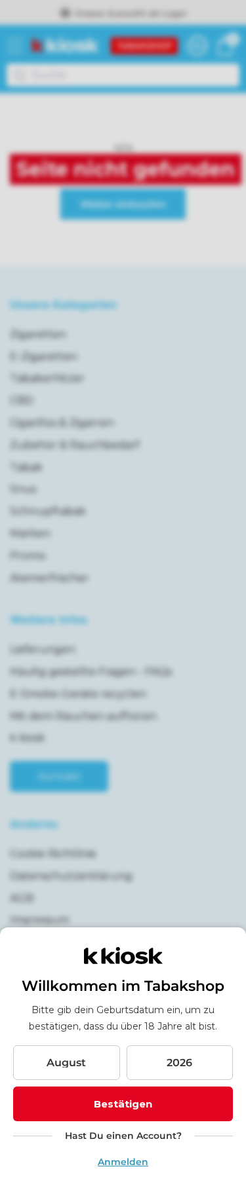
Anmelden (123, 1162)
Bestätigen (123, 1104)
